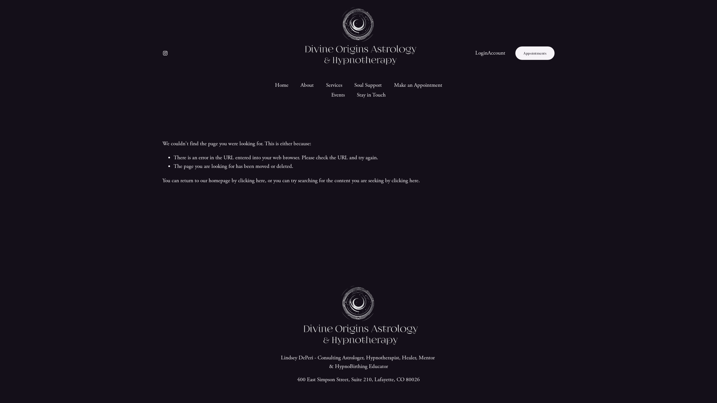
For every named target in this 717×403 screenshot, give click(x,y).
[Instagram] (165, 53)
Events (338, 95)
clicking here (251, 180)
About (307, 85)
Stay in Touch (371, 95)
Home (281, 85)
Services (334, 85)
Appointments (534, 53)
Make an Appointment (418, 85)
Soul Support (368, 85)
